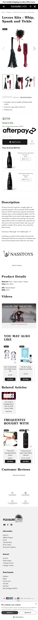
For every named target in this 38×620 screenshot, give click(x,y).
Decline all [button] (28, 612)
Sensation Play (30, 12)
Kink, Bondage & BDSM (10, 588)
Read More (9, 411)
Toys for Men (7, 581)
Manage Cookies (8, 565)
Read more (30, 609)
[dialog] (19, 611)
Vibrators (5, 576)
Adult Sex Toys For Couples (19, 12)
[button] (6, 6)
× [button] (36, 604)
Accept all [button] (10, 612)
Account (5, 558)
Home (3, 12)
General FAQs (7, 542)
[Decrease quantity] (3, 136)
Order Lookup (7, 560)
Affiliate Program (8, 537)
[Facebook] (7, 525)
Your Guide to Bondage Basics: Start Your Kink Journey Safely (9, 405)
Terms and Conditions (9, 547)
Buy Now (10, 379)
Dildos (5, 579)
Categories (8, 12)
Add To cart (16, 142)
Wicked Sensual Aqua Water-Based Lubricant (26, 453)
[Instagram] (11, 525)
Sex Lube (5, 583)
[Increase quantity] (10, 136)
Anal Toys (6, 586)
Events (5, 540)
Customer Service (8, 563)
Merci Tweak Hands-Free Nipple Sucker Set (10, 369)
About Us (5, 535)
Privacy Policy (7, 545)
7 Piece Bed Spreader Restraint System (10, 453)
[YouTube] (4, 525)
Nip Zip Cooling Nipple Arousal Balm (25, 368)
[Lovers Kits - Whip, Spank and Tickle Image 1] (19, 48)
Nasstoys (19, 265)
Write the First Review (26, 97)
